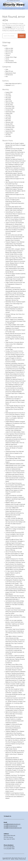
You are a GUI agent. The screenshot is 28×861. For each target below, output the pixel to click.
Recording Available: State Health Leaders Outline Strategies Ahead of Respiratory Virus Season (15, 326)
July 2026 (7, 94)
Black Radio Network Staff (12, 83)
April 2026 (8, 99)
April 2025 (8, 120)
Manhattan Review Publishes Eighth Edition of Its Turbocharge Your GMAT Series (15, 303)
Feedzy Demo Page (11, 57)
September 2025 (10, 111)
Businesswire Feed (10, 73)
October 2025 (9, 110)
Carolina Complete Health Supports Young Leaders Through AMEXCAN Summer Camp (15, 685)
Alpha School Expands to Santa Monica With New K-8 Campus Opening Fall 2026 (13, 713)
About (12, 859)
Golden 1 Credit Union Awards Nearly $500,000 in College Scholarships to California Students (15, 528)
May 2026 (8, 97)
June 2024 (8, 136)
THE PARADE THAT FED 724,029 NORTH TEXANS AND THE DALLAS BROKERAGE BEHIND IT (15, 597)
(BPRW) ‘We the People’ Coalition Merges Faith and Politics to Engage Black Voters (15, 145)
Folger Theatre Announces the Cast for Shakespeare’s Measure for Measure (15, 284)
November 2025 (9, 108)
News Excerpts (9, 60)
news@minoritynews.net (10, 826)
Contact (7, 55)
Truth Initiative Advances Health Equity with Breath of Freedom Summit (14, 448)
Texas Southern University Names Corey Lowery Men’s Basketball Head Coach (14, 344)
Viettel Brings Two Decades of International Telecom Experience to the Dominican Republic (15, 213)
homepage (8, 27)
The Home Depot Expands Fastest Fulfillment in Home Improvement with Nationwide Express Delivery (14, 472)
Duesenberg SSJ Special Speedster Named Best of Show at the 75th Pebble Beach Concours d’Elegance (15, 567)
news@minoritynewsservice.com (13, 827)
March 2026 (8, 101)
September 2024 (10, 131)
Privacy (17, 859)
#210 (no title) (9, 50)
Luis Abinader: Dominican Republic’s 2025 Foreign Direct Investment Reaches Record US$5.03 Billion (15, 279)
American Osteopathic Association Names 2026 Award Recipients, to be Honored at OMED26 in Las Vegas (15, 365)
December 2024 (9, 126)
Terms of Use (22, 859)
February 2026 (9, 103)
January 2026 (9, 104)
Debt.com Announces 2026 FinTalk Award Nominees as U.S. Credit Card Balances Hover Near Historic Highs (15, 680)
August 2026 (8, 92)
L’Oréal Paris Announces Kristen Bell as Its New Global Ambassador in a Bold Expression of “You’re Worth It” (15, 370)
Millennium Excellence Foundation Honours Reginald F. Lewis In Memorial (14, 231)
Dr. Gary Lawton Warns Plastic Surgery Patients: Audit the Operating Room (13, 572)
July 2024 (8, 134)
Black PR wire (9, 71)
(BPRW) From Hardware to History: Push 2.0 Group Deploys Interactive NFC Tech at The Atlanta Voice (15, 169)
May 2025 (8, 118)
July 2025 (7, 115)
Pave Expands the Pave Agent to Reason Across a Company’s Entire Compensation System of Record (14, 708)
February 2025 (9, 122)
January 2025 (9, 124)
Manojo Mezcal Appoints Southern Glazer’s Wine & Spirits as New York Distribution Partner (14, 375)
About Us (7, 53)
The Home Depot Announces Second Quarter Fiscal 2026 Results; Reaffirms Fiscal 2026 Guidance (15, 485)
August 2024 (8, 133)
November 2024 (9, 127)
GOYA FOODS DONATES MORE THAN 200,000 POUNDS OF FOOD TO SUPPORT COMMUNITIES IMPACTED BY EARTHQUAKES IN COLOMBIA (15, 650)
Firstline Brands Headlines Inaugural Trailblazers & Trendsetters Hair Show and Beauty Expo (15, 423)
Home (7, 59)
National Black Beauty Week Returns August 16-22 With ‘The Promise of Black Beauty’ (15, 592)
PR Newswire (9, 74)
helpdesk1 (8, 85)
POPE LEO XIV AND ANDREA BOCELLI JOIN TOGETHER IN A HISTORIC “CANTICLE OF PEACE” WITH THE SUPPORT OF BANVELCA (14, 624)
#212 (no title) (9, 52)
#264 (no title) (9, 48)
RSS (6, 76)
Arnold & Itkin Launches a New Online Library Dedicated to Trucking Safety (15, 617)
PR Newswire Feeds (10, 62)
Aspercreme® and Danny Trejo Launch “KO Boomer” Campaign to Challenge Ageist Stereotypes (14, 541)
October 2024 (9, 129)
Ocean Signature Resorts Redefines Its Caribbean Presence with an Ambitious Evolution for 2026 (15, 435)
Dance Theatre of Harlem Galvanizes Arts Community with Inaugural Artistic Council (15, 789)
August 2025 (8, 113)
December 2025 (9, 106)
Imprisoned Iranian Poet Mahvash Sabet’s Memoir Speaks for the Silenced (14, 453)
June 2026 (8, 96)
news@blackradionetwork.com (12, 824)
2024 (6, 69)
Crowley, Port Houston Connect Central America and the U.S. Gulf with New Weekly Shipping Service (14, 352)
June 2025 (8, 117)
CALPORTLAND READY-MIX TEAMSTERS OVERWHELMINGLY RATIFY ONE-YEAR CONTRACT (14, 208)
